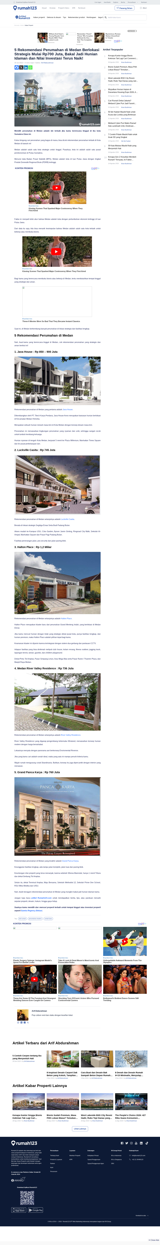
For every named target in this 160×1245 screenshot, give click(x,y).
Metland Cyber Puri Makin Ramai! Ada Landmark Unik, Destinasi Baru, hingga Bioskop (122, 124)
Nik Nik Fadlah (126, 141)
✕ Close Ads (154, 1240)
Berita (123, 2)
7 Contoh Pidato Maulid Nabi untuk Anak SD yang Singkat (122, 135)
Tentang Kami (54, 1155)
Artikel (22, 25)
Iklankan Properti (74, 1155)
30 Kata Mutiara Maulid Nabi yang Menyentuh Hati (122, 147)
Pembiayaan (91, 17)
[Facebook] (17, 67)
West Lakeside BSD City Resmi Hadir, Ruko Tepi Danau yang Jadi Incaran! (122, 79)
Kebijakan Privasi (93, 1155)
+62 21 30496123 (137, 1159)
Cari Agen (98, 2)
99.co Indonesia (116, 1155)
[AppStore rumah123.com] (18, 1210)
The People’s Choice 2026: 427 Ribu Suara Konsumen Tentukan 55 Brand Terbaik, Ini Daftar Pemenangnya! (130, 1116)
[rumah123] (24, 1143)
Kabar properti (39, 17)
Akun (145, 8)
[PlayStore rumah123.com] (35, 1211)
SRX (112, 1163)
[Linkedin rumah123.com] (141, 1143)
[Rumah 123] (25, 8)
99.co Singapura (116, 1159)
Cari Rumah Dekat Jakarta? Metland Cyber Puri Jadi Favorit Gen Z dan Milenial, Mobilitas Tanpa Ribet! (123, 102)
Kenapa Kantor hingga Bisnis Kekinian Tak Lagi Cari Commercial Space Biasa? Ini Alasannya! (123, 57)
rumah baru (48, 918)
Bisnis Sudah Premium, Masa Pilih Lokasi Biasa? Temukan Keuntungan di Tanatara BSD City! (122, 68)
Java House (68, 410)
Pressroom (53, 1171)
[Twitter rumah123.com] (126, 1143)
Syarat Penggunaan (93, 1159)
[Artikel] (22, 17)
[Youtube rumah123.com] (136, 1143)
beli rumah (22, 918)
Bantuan (144, 2)
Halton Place (66, 619)
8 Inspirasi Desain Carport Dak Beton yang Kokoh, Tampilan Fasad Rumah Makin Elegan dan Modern (63, 1074)
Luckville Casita (67, 519)
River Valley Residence (70, 735)
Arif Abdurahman (47, 63)
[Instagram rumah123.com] (131, 1143)
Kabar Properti (29, 25)
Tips (64, 17)
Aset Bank (107, 2)
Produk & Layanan (56, 1159)
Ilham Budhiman (126, 62)
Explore (115, 2)
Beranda (16, 25)
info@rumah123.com (138, 1155)
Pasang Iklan (125, 8)
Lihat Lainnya (80, 1129)
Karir (51, 1167)
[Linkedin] (26, 67)
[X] (21, 67)
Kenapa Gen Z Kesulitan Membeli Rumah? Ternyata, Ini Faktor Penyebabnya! (122, 158)
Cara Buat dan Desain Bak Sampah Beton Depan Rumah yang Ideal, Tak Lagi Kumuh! (95, 1074)
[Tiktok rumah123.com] (147, 1143)
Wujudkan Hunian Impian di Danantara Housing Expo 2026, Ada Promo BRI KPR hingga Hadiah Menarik (123, 91)
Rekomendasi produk (76, 17)
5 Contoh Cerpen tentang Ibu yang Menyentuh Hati (27, 1057)
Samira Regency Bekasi (31, 911)
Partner (52, 1163)
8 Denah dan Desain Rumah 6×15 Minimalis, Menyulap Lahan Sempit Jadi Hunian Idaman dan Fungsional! (129, 1074)
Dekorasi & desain (54, 17)
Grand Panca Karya (70, 861)
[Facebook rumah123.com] (122, 1143)
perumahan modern (35, 918)
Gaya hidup (102, 17)
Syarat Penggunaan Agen (95, 1163)
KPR (70, 1159)
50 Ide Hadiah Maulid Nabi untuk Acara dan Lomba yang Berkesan (122, 113)
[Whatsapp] (30, 67)
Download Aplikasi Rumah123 (25, 2)
